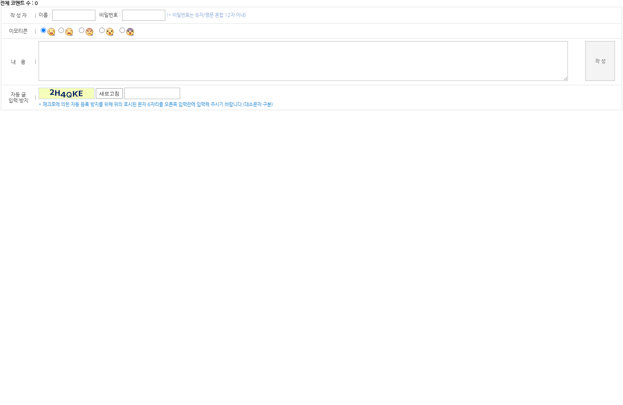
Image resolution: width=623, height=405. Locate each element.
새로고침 (109, 94)
